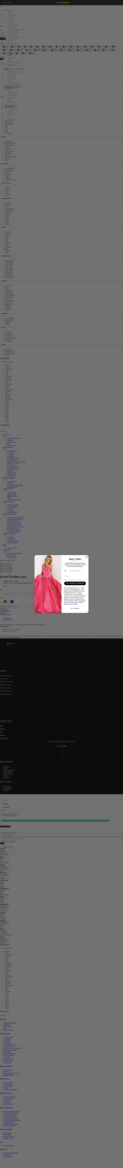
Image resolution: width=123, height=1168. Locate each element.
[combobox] (66, 571)
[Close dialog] (86, 557)
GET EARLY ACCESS (75, 583)
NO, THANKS (75, 608)
